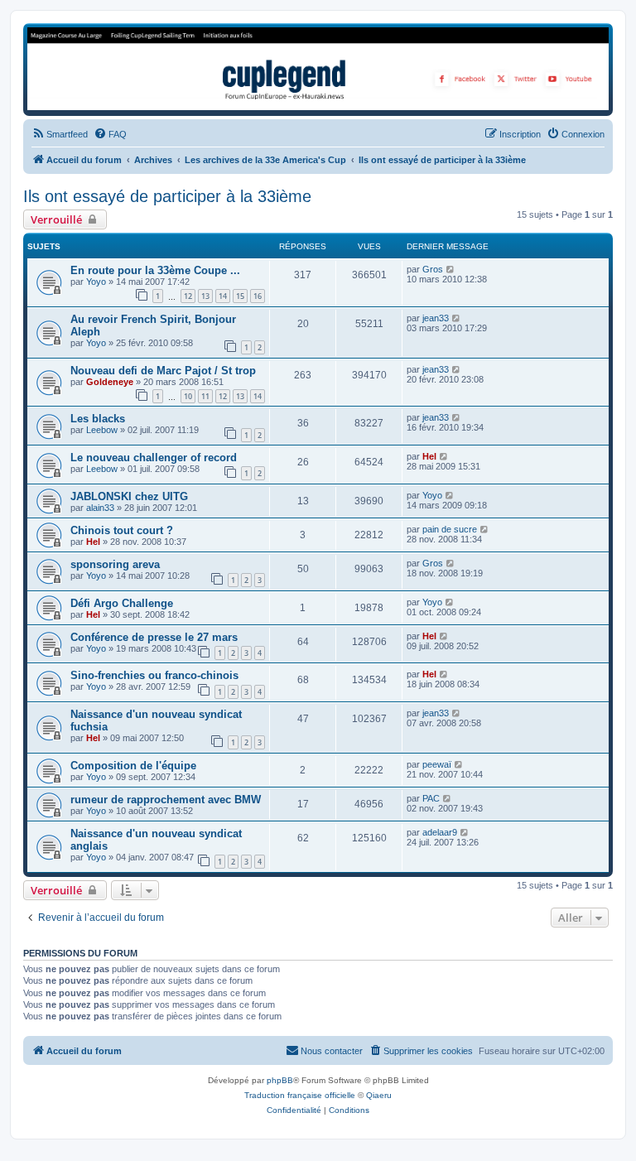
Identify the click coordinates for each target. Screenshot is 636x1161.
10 (188, 396)
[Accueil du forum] (318, 68)
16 (257, 296)
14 (223, 296)
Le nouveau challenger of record (153, 457)
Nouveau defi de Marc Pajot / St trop (163, 370)
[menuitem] (59, 134)
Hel (429, 456)
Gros (432, 269)
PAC (431, 798)
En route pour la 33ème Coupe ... (155, 270)
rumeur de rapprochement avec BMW (165, 799)
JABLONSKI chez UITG (129, 496)
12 (188, 296)
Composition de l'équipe (133, 765)
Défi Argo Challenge (121, 603)
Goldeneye (109, 382)
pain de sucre (449, 529)
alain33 (100, 508)
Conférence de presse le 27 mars (154, 637)
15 (240, 296)
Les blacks (97, 418)
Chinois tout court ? (121, 530)
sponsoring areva (115, 564)
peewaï (436, 764)
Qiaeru (379, 1095)
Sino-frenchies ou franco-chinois (154, 675)
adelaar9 (439, 832)
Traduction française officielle (299, 1095)
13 (205, 296)
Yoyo (96, 282)
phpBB (280, 1080)
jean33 (435, 318)
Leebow (102, 430)
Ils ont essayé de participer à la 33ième (167, 196)
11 (205, 396)
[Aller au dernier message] (451, 269)
